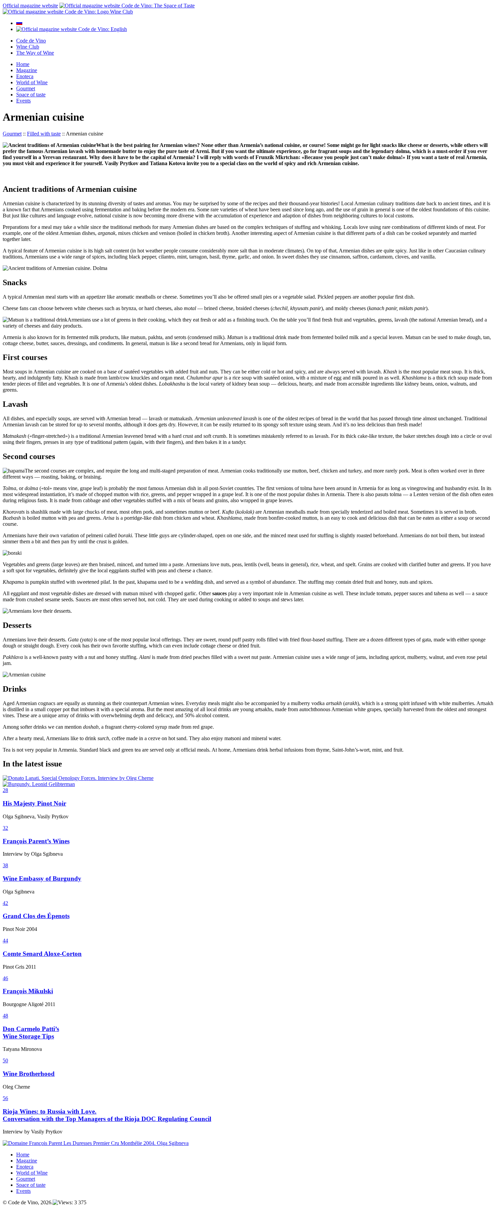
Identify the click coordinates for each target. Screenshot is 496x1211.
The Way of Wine (35, 53)
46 (5, 978)
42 (5, 903)
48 (5, 1016)
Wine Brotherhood (29, 1073)
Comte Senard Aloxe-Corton (42, 953)
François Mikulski (28, 991)
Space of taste (31, 94)
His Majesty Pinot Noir (34, 803)
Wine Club (27, 47)
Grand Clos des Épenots (36, 915)
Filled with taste (44, 134)
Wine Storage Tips (28, 1036)
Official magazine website (30, 5)
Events (23, 100)
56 (5, 1098)
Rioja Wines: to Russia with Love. (50, 1111)
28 (5, 790)
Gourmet (25, 88)
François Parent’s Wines (36, 841)
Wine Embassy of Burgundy (42, 878)
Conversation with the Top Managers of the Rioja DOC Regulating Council (107, 1118)
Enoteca (24, 76)
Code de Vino (31, 40)
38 (5, 865)
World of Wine (32, 82)
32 (5, 828)
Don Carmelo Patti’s (31, 1028)
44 (5, 940)
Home (22, 64)
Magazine (26, 70)
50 (5, 1060)
